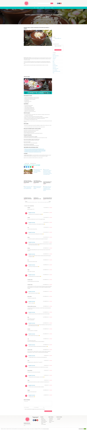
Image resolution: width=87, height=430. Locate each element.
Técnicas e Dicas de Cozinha (56, 71)
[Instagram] (59, 3)
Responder (50, 207)
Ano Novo (54, 54)
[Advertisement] (29, 51)
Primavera (54, 64)
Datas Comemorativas (56, 55)
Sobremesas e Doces (33, 163)
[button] (24, 167)
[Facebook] (57, 3)
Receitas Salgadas (55, 65)
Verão (53, 72)
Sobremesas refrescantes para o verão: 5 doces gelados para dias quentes (28, 181)
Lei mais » (25, 183)
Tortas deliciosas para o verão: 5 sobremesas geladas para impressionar (38, 181)
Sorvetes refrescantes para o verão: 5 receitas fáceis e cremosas (47, 182)
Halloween (54, 58)
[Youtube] (60, 3)
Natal (53, 61)
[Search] (51, 3)
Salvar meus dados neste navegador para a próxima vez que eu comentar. (35, 409)
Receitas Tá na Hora (32, 212)
